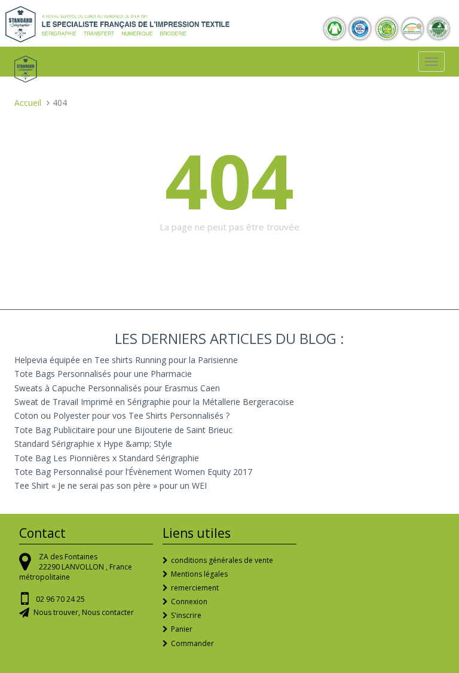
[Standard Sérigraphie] (117, 23)
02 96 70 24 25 (60, 599)
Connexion (189, 601)
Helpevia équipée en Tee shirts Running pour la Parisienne (126, 360)
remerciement (195, 588)
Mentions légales (199, 574)
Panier (181, 629)
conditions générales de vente (222, 560)
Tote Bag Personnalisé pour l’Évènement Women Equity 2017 (133, 471)
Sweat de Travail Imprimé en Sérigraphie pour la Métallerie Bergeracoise (154, 401)
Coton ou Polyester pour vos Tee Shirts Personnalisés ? (122, 415)
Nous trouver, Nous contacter (83, 612)
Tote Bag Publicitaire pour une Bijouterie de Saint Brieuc (123, 430)
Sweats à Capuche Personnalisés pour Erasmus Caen (117, 388)
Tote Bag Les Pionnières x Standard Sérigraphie (106, 458)
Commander (192, 643)
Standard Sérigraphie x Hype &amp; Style (93, 443)
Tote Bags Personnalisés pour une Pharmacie (103, 373)
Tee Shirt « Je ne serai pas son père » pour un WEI (110, 485)
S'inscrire (186, 615)
